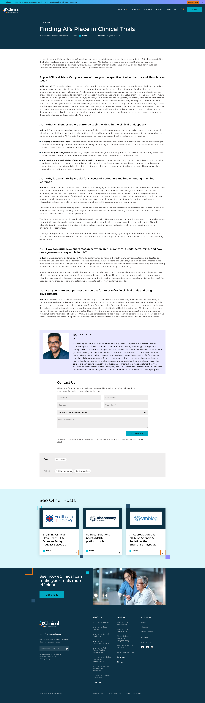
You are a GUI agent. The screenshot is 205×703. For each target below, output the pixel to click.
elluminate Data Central (100, 628)
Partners (148, 9)
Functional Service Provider (125, 646)
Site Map (137, 693)
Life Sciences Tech (82, 471)
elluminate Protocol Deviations (101, 677)
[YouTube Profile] (152, 647)
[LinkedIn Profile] (142, 647)
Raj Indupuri (82, 335)
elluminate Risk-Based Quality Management (100, 650)
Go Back (46, 22)
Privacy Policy (99, 693)
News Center (147, 632)
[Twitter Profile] (147, 647)
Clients (159, 9)
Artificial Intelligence (64, 471)
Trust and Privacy (115, 693)
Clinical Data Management (123, 630)
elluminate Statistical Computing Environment (102, 659)
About (144, 622)
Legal (128, 693)
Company (146, 617)
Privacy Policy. (45, 659)
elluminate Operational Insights (101, 642)
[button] (183, 9)
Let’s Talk (97, 682)
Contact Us (146, 642)
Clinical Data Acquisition (122, 623)
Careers (144, 627)
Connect (145, 637)
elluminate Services (125, 652)
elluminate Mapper (101, 622)
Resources (171, 9)
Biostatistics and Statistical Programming (124, 638)
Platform (121, 9)
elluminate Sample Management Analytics (101, 668)
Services (134, 9)
